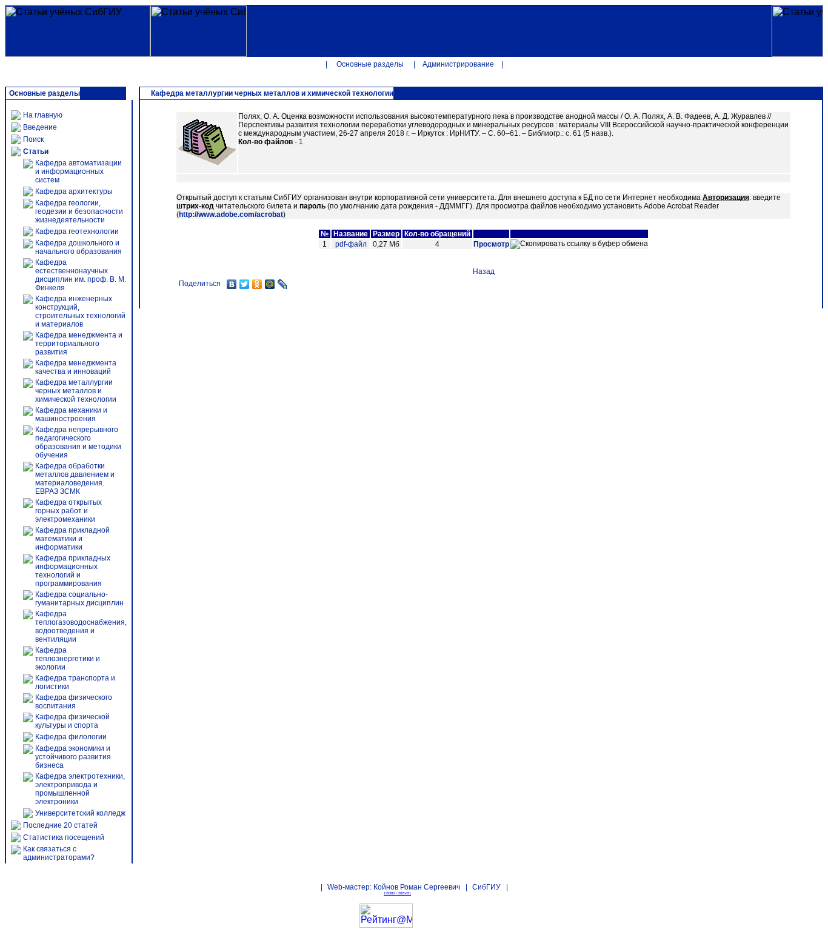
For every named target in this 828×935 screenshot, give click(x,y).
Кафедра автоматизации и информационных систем (78, 171)
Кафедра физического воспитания (73, 701)
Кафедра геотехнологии (77, 231)
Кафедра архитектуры (74, 191)
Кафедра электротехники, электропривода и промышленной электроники (80, 789)
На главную (42, 115)
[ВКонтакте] (231, 284)
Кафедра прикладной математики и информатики (72, 538)
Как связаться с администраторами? (59, 853)
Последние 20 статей (60, 825)
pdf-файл (351, 244)
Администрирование (458, 64)
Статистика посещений (63, 837)
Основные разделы (370, 64)
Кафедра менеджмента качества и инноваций (75, 367)
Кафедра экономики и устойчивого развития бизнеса (73, 757)
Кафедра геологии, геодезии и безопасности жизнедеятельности (79, 211)
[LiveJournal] (282, 284)
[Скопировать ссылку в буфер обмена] (579, 244)
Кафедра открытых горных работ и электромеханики (68, 511)
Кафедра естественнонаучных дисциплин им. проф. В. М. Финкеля (80, 275)
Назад (484, 271)
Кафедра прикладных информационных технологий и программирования (72, 571)
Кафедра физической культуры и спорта (72, 721)
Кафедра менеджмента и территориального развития (78, 343)
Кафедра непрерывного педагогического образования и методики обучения (78, 442)
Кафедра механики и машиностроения (71, 414)
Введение (40, 127)
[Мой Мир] (270, 284)
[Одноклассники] (257, 284)
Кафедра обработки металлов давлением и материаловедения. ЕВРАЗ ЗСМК (75, 479)
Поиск (33, 139)
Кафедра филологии (71, 737)
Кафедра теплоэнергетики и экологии (67, 658)
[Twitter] (244, 284)
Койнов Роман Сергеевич (416, 887)
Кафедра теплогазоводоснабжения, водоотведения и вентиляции (81, 627)
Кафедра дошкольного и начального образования (78, 247)
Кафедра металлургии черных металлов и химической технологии (75, 391)
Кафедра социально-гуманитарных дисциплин (79, 598)
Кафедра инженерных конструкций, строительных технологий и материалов (80, 311)
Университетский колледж (80, 813)
